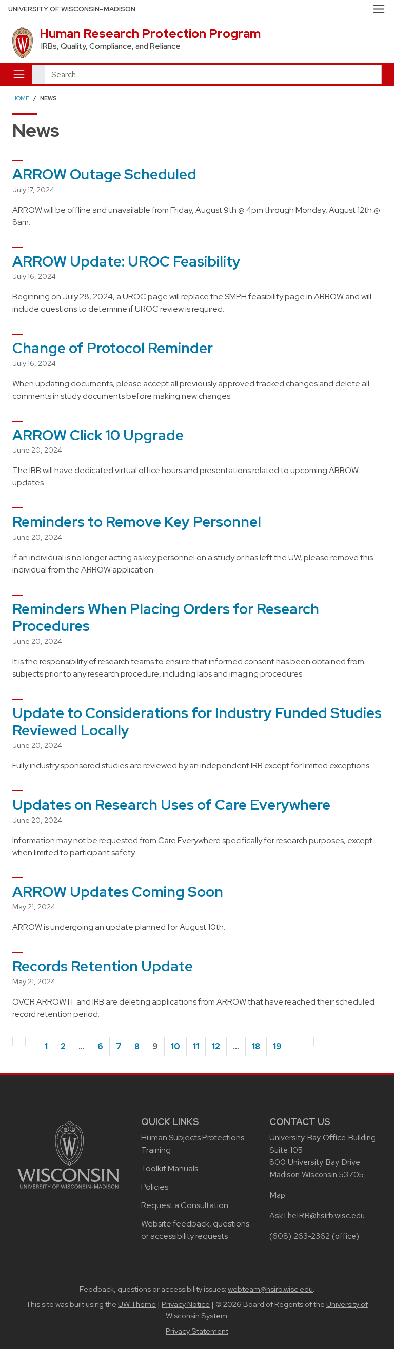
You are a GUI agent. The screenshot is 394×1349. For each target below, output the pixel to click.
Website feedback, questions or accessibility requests (195, 1229)
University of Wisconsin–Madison (71, 9)
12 (216, 1046)
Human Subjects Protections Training (192, 1143)
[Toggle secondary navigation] (379, 9)
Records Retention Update (102, 966)
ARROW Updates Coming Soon (117, 892)
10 (175, 1046)
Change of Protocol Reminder (112, 348)
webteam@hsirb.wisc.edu (270, 1289)
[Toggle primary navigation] (19, 74)
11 (196, 1046)
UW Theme (137, 1304)
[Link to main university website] (68, 1154)
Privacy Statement (197, 1331)
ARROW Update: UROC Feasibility (126, 261)
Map (277, 1195)
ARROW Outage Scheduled (104, 174)
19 (277, 1046)
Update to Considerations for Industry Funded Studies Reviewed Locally (197, 721)
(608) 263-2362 (299, 1236)
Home (20, 98)
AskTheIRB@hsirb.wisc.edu (317, 1215)
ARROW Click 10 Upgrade (98, 435)
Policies (154, 1186)
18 (256, 1046)
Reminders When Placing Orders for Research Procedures (165, 617)
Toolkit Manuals (169, 1168)
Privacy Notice (186, 1304)
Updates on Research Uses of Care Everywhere (171, 804)
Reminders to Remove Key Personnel (136, 522)
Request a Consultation (184, 1205)
